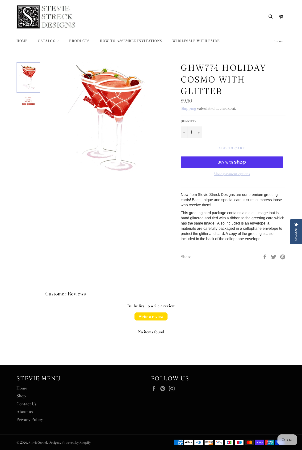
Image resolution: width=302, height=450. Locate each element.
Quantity (188, 121)
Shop (21, 396)
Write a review (151, 316)
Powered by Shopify (76, 442)
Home (22, 40)
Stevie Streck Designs (44, 442)
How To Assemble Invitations (131, 40)
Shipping (188, 108)
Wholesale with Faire (195, 40)
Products (79, 40)
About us (25, 412)
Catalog (47, 40)
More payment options (232, 174)
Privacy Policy (30, 419)
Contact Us (27, 404)
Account (279, 41)
